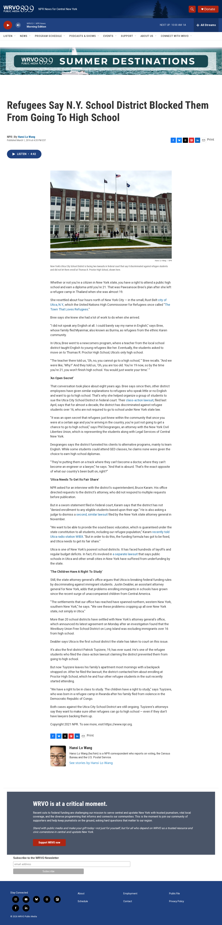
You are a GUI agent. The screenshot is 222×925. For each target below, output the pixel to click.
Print (210, 139)
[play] (8, 25)
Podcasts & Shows (82, 36)
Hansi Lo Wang (26, 136)
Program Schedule (48, 36)
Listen (7, 36)
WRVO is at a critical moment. (70, 803)
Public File (174, 893)
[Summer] (111, 61)
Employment (130, 893)
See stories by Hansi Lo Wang (91, 763)
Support (127, 36)
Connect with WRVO (175, 36)
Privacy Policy (176, 901)
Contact (127, 901)
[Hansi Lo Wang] (58, 756)
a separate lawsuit (125, 554)
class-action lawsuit (139, 400)
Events (108, 36)
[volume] (18, 25)
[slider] (23, 25)
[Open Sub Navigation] (15, 36)
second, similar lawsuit (92, 514)
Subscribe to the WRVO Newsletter (36, 857)
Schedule (83, 901)
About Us (146, 36)
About (81, 893)
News (23, 36)
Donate (209, 9)
